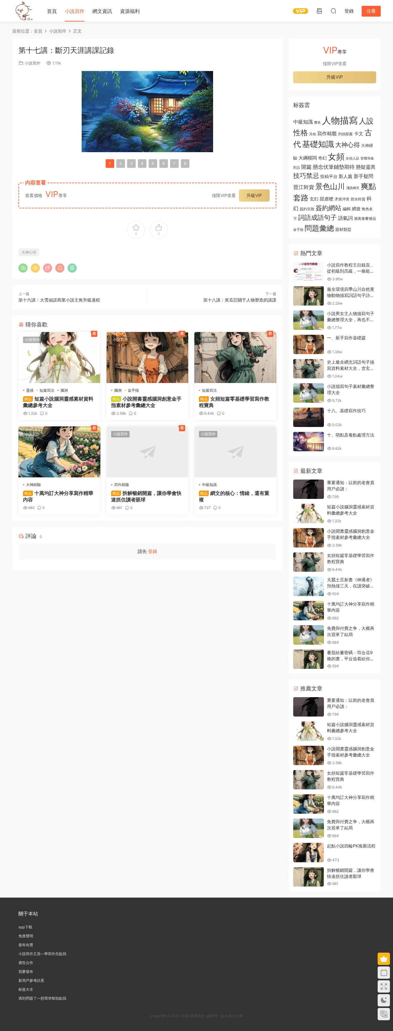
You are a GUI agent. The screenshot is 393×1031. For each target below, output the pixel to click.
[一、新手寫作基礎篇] (308, 344)
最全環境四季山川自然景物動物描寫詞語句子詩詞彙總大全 (350, 295)
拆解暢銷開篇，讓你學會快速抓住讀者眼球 (146, 496)
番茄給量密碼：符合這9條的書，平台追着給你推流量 (350, 658)
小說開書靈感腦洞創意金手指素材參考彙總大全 (146, 402)
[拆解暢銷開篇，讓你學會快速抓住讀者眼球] (148, 451)
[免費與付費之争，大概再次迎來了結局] (308, 635)
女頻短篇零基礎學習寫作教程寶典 (234, 402)
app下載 (25, 927)
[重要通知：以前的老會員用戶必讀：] (308, 489)
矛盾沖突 (342, 199)
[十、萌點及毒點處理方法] (308, 441)
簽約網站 (328, 208)
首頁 (52, 11)
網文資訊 (102, 11)
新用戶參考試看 (31, 980)
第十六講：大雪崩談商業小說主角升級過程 (59, 299)
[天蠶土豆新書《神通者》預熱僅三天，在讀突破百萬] (308, 586)
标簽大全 (25, 989)
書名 (317, 122)
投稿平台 (328, 176)
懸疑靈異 (365, 167)
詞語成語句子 (317, 217)
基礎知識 (318, 144)
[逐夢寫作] (23, 11)
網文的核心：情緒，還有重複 (234, 496)
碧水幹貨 (358, 199)
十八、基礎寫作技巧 (346, 410)
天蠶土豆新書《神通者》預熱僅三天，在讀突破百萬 (350, 585)
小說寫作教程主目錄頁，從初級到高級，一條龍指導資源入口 (350, 270)
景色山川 (330, 186)
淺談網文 (353, 188)
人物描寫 (340, 120)
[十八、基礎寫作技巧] (308, 417)
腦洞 (64, 390)
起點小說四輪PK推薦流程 (351, 845)
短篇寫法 (47, 390)
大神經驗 (33, 484)
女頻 (336, 157)
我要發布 (25, 971)
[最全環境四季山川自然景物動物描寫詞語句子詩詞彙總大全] (308, 296)
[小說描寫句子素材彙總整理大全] (308, 393)
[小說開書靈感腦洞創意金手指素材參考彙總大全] (148, 357)
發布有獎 (25, 944)
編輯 (347, 208)
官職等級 (367, 158)
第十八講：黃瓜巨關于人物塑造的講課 (239, 299)
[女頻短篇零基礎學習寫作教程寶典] (235, 357)
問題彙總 (319, 228)
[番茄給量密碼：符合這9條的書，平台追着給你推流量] (308, 659)
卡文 (358, 133)
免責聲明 (25, 936)
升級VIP (254, 195)
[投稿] (319, 10)
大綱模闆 (307, 158)
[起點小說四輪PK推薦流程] (308, 852)
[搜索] (333, 10)
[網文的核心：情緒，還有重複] (235, 451)
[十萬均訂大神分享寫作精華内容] (59, 451)
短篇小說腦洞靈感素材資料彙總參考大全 (58, 402)
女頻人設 (352, 158)
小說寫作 (74, 11)
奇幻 (322, 157)
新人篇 (345, 176)
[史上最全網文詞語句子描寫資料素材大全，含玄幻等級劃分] (308, 368)
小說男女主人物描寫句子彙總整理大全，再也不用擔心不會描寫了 (350, 319)
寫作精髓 (121, 484)
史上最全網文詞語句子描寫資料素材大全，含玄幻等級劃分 (350, 368)
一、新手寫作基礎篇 (346, 337)
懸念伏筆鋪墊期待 (334, 167)
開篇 (306, 167)
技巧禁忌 (306, 176)
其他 (312, 134)
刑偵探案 (345, 134)
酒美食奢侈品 (365, 218)
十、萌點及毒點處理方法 (350, 434)
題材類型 (343, 229)
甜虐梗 (326, 199)
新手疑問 (363, 176)
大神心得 (28, 252)
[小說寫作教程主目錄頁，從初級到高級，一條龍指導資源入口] (308, 271)
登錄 (152, 551)
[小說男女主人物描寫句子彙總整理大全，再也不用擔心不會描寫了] (308, 320)
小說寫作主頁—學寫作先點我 (42, 953)
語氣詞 (345, 218)
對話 (296, 168)
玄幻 (314, 198)
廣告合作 (25, 962)
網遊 (356, 208)
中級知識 (209, 484)
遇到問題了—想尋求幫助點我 (42, 998)
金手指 (133, 390)
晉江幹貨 (303, 187)
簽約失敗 (307, 209)
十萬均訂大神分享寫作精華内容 (58, 496)
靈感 (29, 390)
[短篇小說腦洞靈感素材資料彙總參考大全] (59, 357)
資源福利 (130, 11)
